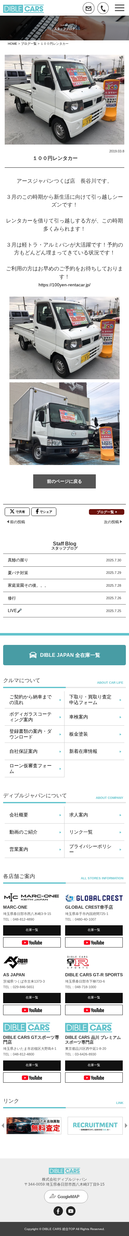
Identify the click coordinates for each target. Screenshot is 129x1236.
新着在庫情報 (83, 751)
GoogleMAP (69, 1196)
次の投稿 (111, 522)
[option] (30, 1125)
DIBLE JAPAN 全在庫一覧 (70, 655)
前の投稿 (17, 522)
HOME (12, 43)
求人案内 (78, 814)
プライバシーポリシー (90, 849)
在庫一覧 (32, 930)
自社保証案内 (23, 751)
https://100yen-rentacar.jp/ (64, 284)
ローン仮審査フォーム (30, 768)
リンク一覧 (81, 832)
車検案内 (78, 716)
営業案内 (18, 849)
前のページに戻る (64, 481)
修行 (12, 598)
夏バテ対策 (18, 572)
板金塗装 (78, 734)
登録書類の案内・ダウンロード (30, 733)
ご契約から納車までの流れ (30, 699)
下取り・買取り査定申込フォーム (90, 699)
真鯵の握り (18, 560)
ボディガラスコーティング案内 (30, 716)
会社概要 (18, 814)
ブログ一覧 (29, 43)
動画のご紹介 (23, 832)
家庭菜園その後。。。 (28, 585)
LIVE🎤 (15, 610)
